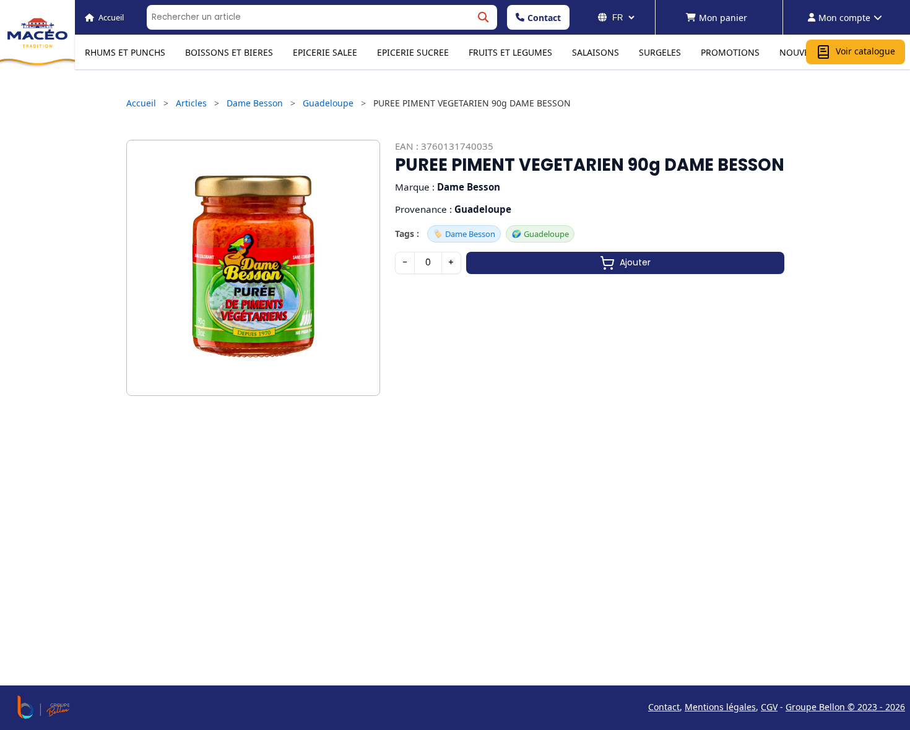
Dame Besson (255, 103)
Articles (191, 103)
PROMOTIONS (730, 52)
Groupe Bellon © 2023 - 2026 (845, 707)
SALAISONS (595, 52)
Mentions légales (720, 707)
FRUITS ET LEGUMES (510, 52)
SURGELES (660, 52)
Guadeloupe (328, 103)
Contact (544, 18)
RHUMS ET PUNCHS (125, 52)
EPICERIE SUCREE (413, 52)
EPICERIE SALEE (325, 52)
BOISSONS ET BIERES (229, 52)
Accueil (141, 103)
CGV (769, 707)
